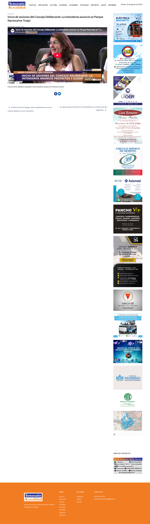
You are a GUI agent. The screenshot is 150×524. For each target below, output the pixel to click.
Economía (73, 5)
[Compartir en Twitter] (59, 93)
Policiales (84, 5)
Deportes (95, 5)
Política (32, 5)
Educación (43, 5)
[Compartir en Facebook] (55, 93)
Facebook (80, 496)
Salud (103, 5)
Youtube (79, 502)
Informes (112, 5)
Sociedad (63, 5)
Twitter (79, 499)
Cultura (53, 5)
